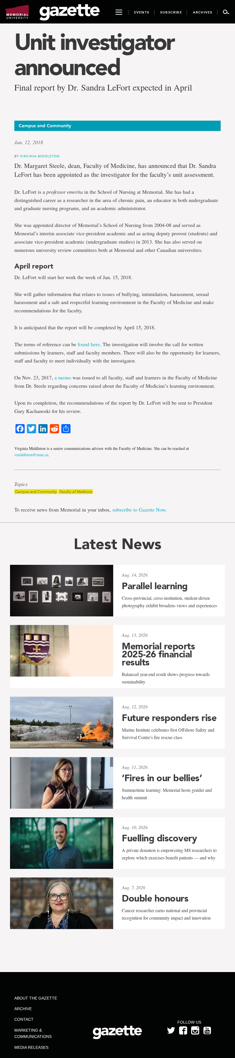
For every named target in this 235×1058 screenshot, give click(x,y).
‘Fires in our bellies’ (162, 778)
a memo (62, 377)
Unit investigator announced (94, 54)
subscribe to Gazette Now (138, 509)
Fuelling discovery (159, 838)
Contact (24, 1019)
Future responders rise (169, 718)
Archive (23, 1008)
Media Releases (31, 1047)
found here (89, 344)
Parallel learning (155, 586)
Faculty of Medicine (75, 491)
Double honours (155, 898)
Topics (21, 484)
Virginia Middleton (40, 156)
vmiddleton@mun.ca (31, 454)
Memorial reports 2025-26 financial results (158, 654)
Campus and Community (36, 491)
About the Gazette (35, 998)
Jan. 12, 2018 (28, 142)
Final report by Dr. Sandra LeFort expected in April (103, 87)
